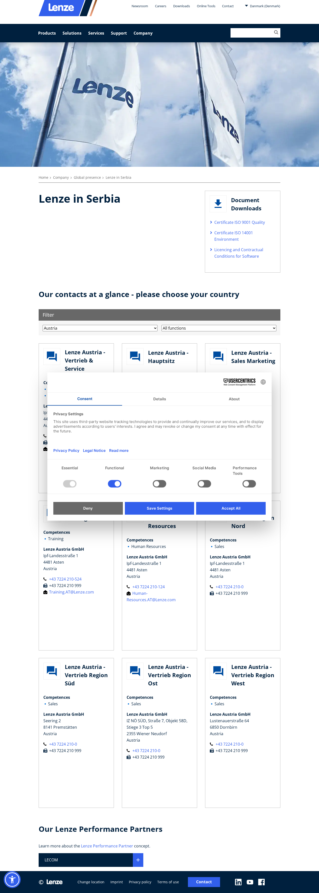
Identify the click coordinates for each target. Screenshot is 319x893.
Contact (228, 6)
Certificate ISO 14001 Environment (233, 236)
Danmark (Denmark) (264, 6)
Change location (91, 882)
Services (96, 33)
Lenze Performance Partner (107, 846)
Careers (160, 6)
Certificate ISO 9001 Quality (239, 222)
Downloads (181, 6)
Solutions (72, 33)
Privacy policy (140, 882)
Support (119, 33)
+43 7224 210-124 (148, 587)
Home (43, 177)
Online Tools (206, 6)
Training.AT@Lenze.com (71, 592)
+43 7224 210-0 (229, 587)
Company (143, 33)
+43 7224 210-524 (64, 579)
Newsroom (140, 6)
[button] (12, 879)
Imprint (116, 882)
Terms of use (168, 882)
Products (47, 33)
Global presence (87, 177)
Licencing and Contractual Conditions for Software (238, 253)
